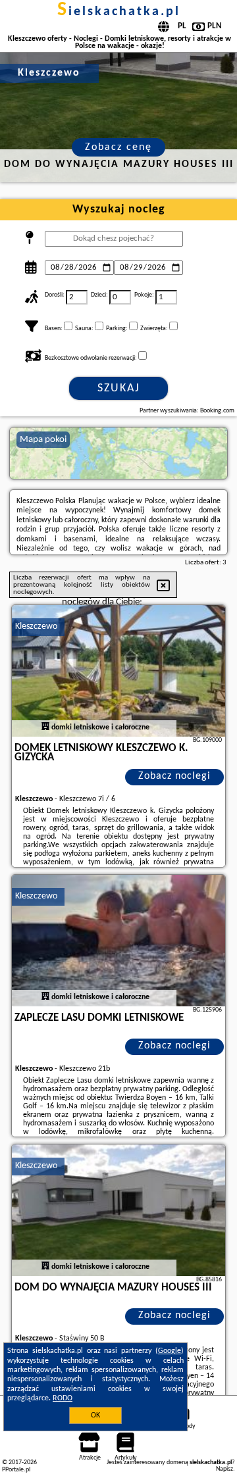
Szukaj (118, 388)
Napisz (224, 1469)
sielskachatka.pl (118, 11)
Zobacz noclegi (174, 776)
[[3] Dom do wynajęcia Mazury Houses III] (118, 1210)
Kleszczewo (36, 626)
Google (169, 1351)
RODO (62, 1398)
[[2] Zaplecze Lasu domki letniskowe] (118, 940)
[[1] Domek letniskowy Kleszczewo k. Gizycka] (118, 671)
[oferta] (45, 727)
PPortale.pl (16, 1469)
